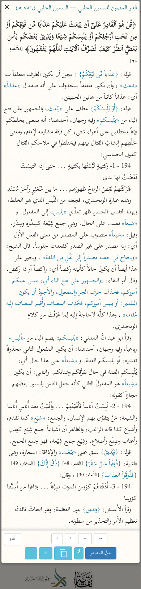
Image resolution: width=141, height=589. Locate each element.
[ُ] (79, 554)
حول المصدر (101, 553)
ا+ (46, 553)
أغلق (13, 539)
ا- (31, 553)
